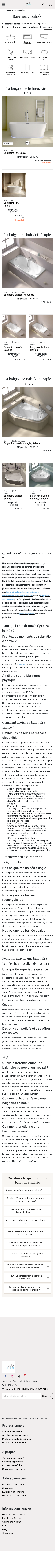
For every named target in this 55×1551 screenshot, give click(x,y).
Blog (4, 1529)
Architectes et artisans (15, 1435)
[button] (46, 1527)
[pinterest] (25, 1376)
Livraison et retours (13, 1492)
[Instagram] (12, 1376)
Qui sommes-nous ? (13, 1458)
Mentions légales (11, 1518)
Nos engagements (13, 1461)
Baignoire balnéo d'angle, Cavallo (39, 497)
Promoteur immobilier (14, 1442)
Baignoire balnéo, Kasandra (19, 294)
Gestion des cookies (13, 1514)
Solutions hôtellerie (13, 1431)
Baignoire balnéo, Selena (13, 497)
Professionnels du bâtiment (17, 1439)
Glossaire (7, 1533)
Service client (9, 1488)
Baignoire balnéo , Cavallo (40, 348)
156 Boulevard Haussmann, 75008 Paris (26, 1389)
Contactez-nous (12, 1522)
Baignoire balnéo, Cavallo (13, 348)
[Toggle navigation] (3, 4)
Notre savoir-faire (12, 1465)
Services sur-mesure (13, 1469)
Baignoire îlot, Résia (15, 152)
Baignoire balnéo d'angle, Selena (22, 443)
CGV (4, 1525)
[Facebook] (5, 1376)
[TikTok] (19, 1376)
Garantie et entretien (14, 1495)
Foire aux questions (13, 1484)
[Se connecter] (43, 4)
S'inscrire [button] (46, 1396)
